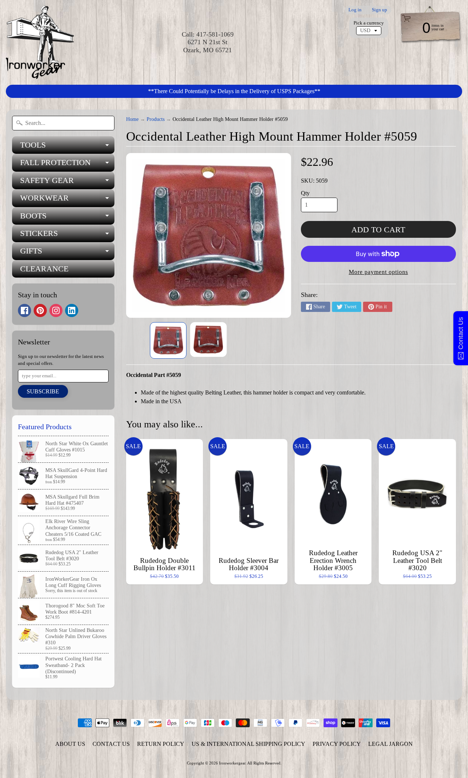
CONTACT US (111, 744)
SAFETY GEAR (67, 182)
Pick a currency (369, 23)
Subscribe (43, 391)
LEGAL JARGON (390, 744)
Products (156, 119)
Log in (355, 10)
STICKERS (67, 235)
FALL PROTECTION (67, 164)
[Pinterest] (40, 310)
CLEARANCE (44, 268)
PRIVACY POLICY (337, 744)
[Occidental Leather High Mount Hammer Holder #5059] (168, 340)
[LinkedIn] (71, 310)
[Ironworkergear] (40, 42)
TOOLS (67, 147)
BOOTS (67, 218)
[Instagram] (56, 310)
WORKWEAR (67, 200)
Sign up (379, 10)
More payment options (378, 272)
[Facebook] (24, 310)
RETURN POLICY (160, 744)
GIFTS (67, 253)
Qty (305, 193)
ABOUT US (70, 744)
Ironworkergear (232, 763)
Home (132, 119)
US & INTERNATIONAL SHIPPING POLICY (248, 744)
